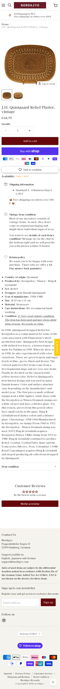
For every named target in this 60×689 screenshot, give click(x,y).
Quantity (6, 124)
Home (5, 24)
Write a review (30, 504)
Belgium (28, 633)
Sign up (48, 602)
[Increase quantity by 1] (30, 131)
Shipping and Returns (18, 676)
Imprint (8, 673)
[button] (30, 170)
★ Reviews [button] (57, 347)
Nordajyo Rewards (30, 680)
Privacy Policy (23, 673)
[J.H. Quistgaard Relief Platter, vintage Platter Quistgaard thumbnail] (7, 95)
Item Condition (41, 676)
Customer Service (43, 673)
